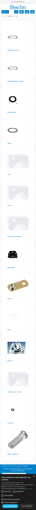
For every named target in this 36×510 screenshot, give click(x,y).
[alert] (18, 492)
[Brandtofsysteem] (13, 99)
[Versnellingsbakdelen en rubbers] (13, 68)
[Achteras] (18, 192)
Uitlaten (9, 143)
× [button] (33, 476)
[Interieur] (18, 285)
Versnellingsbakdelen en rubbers (16, 81)
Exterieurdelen (11, 267)
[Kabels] (13, 316)
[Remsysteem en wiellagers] (18, 223)
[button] (18, 502)
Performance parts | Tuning (14, 392)
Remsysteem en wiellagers (14, 236)
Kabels (9, 329)
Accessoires (11, 423)
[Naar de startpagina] (18, 7)
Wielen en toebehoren (13, 454)
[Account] (27, 11)
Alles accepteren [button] (10, 506)
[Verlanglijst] (21, 11)
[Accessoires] (13, 410)
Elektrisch (10, 360)
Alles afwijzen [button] (27, 506)
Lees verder (29, 488)
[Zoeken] (16, 11)
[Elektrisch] (17, 348)
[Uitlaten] (13, 130)
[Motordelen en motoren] (13, 37)
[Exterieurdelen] (13, 254)
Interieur (10, 298)
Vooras (9, 174)
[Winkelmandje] (32, 11)
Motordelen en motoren (13, 50)
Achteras (10, 205)
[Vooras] (18, 161)
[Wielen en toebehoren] (18, 441)
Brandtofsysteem (12, 112)
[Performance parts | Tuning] (18, 378)
